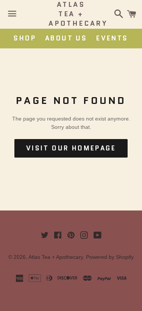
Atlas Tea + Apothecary (70, 14)
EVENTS (112, 38)
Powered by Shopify (110, 257)
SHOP (25, 38)
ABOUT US (66, 38)
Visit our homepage (71, 148)
